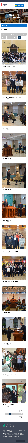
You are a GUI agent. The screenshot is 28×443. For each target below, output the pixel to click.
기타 (19, 37)
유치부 (7, 34)
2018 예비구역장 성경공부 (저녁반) (10, 251)
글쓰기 (25, 410)
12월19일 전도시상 (7, 220)
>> (21, 413)
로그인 (20, 1)
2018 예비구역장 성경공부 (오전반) (10, 281)
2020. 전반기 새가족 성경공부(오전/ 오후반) (12, 97)
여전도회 (9, 37)
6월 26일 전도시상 (7, 158)
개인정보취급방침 (20, 440)
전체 (3, 34)
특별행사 (14, 37)
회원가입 (24, 1)
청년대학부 (23, 34)
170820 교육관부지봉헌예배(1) (9, 404)
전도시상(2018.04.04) (8, 343)
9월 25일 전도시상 (7, 128)
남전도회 (3, 37)
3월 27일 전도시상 (7, 189)
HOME (16, 1)
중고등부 (17, 34)
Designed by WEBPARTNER (13, 436)
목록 (21, 410)
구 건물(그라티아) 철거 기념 (9, 66)
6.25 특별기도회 (6, 312)
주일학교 (12, 34)
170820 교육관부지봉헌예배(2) (9, 374)
